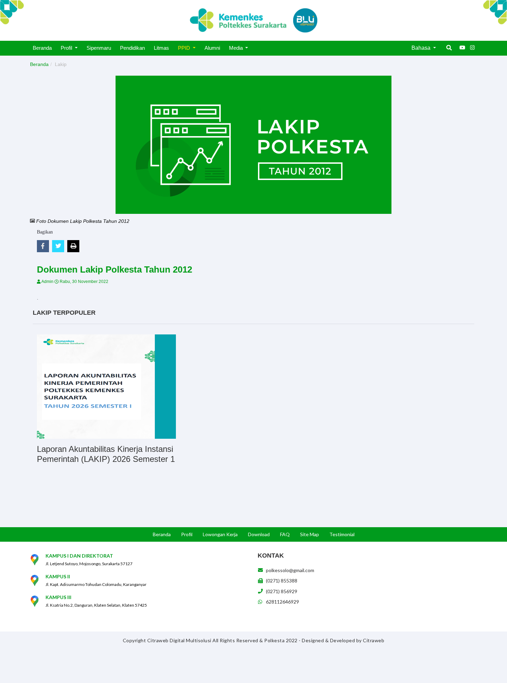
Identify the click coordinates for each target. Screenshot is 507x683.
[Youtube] (462, 48)
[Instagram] (472, 48)
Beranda (39, 64)
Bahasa (421, 48)
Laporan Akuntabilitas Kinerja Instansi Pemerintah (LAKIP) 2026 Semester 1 (106, 454)
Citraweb (373, 640)
